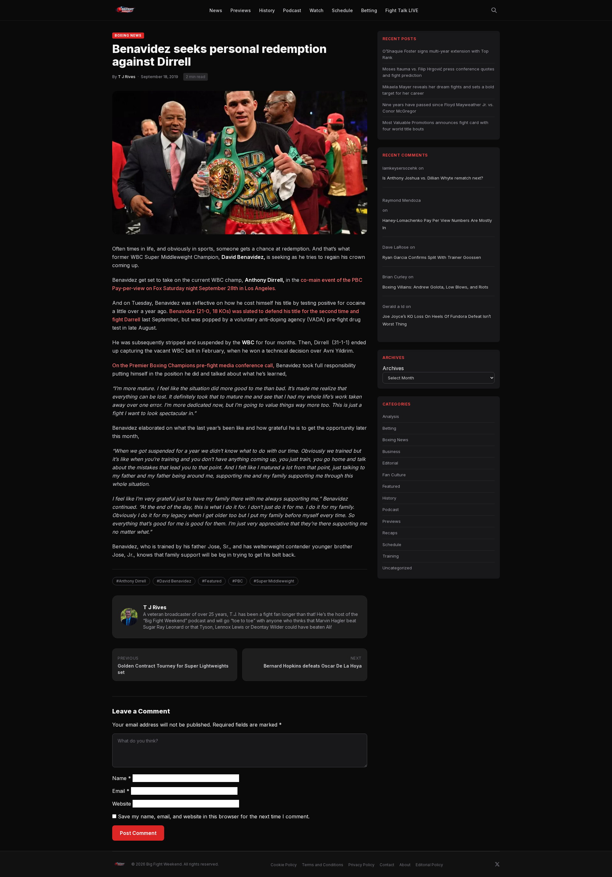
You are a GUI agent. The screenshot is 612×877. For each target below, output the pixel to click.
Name (121, 778)
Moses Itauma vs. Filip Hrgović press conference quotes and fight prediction (438, 72)
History (389, 498)
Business (391, 451)
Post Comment (138, 833)
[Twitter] (497, 864)
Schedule (391, 544)
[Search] (494, 10)
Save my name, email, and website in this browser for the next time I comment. (214, 816)
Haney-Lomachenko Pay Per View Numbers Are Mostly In (437, 224)
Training (390, 556)
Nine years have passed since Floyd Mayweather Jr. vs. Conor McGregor (437, 107)
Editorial (390, 462)
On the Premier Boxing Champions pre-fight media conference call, (193, 365)
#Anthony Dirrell (131, 581)
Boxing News (128, 35)
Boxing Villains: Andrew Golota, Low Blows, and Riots (435, 286)
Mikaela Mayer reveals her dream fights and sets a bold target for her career (438, 90)
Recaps (389, 532)
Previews (391, 521)
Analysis (390, 416)
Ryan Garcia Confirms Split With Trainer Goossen (431, 257)
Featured (391, 486)
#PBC (237, 581)
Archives (393, 368)
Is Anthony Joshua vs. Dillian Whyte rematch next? (432, 177)
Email (120, 791)
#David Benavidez (174, 581)
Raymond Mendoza (401, 200)
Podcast (390, 509)
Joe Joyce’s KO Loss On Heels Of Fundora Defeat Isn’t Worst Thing (436, 320)
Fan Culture (394, 474)
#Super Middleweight (274, 581)
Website (121, 803)
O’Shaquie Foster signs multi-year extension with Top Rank (435, 54)
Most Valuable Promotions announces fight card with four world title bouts (435, 125)
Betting (389, 428)
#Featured (212, 581)
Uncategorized (397, 567)
